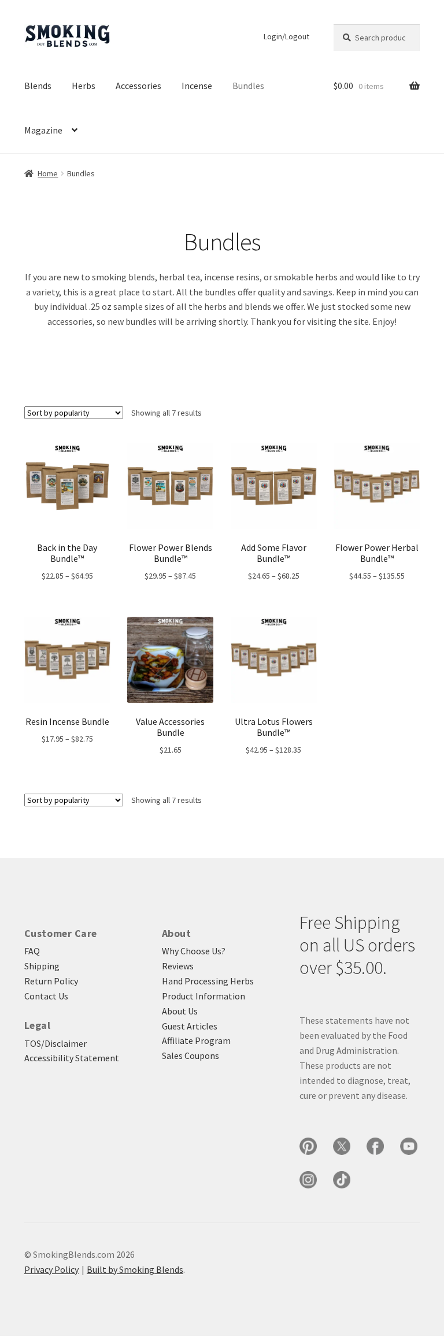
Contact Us (46, 996)
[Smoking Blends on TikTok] (341, 1179)
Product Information (203, 996)
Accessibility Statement (71, 1058)
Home (48, 173)
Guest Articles (189, 1026)
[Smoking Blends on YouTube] (408, 1146)
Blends (37, 85)
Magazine (43, 130)
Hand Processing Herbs (208, 981)
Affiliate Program (196, 1040)
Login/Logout (286, 36)
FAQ (32, 951)
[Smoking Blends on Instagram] (308, 1179)
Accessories (138, 85)
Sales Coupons (190, 1055)
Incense (197, 85)
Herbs (83, 85)
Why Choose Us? (193, 951)
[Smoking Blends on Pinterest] (308, 1146)
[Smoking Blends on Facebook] (375, 1146)
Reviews (178, 966)
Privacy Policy (51, 1269)
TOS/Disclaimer (55, 1043)
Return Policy (51, 981)
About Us (180, 1011)
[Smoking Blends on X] (341, 1146)
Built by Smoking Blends (135, 1269)
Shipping (42, 966)
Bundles (248, 85)
